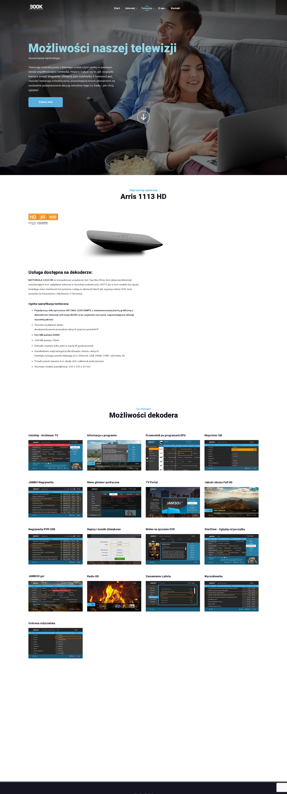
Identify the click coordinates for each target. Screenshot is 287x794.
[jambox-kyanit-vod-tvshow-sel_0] (173, 549)
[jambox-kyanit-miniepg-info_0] (114, 455)
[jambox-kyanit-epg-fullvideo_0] (55, 596)
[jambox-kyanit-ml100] (231, 455)
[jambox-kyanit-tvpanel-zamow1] (173, 596)
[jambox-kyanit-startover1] (231, 549)
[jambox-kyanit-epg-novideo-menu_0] (114, 502)
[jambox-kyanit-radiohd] (114, 596)
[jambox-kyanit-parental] (55, 643)
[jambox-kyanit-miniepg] (231, 502)
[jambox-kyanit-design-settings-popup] (114, 549)
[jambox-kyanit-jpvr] (55, 502)
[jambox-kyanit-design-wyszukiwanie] (231, 596)
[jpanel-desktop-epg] (173, 455)
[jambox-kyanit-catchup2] (55, 455)
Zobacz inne (46, 102)
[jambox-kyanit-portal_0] (173, 502)
